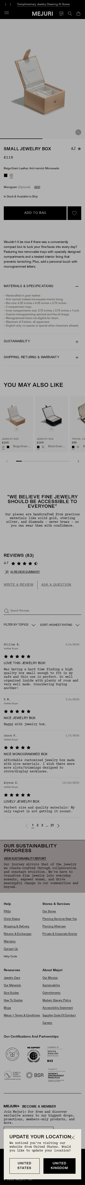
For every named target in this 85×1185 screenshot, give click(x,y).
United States (24, 1166)
